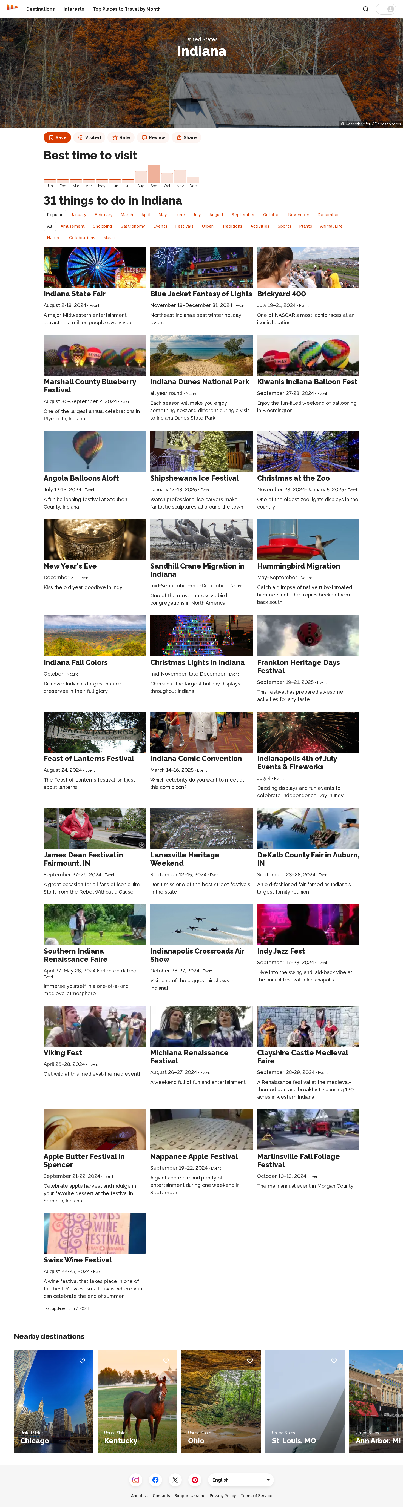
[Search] (365, 9)
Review (157, 137)
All (49, 226)
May (163, 215)
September (243, 215)
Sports (284, 226)
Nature (54, 238)
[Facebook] (155, 1479)
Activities (260, 226)
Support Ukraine (189, 1496)
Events (160, 226)
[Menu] (386, 9)
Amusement (73, 226)
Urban (208, 226)
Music (109, 238)
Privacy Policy (223, 1496)
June (180, 215)
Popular (55, 215)
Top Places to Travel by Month (127, 9)
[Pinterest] (195, 1479)
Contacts (161, 1496)
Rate (125, 137)
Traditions (232, 226)
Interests (74, 9)
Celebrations (82, 238)
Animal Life (331, 226)
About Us (139, 1496)
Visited (93, 137)
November (299, 215)
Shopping (102, 226)
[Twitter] (175, 1479)
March (127, 215)
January (79, 215)
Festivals (184, 226)
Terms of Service (256, 1496)
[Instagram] (135, 1479)
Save (61, 137)
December (328, 215)
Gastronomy (132, 226)
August (216, 215)
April (146, 215)
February (104, 215)
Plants (305, 226)
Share (190, 137)
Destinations (40, 9)
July (197, 215)
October (271, 215)
